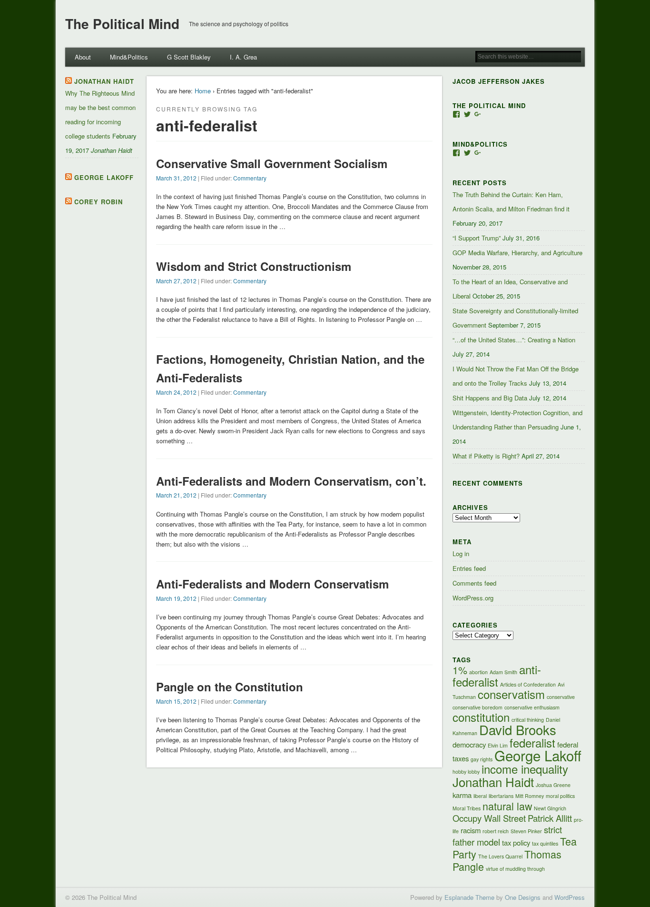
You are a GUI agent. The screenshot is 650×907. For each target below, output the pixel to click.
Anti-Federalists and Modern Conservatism (272, 584)
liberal (480, 795)
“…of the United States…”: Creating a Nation (514, 339)
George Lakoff (104, 177)
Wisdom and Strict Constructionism (253, 266)
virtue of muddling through (515, 868)
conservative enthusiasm (532, 707)
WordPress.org (473, 597)
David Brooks (517, 729)
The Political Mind (122, 23)
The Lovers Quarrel (500, 856)
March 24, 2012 (176, 392)
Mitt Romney (529, 795)
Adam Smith (503, 672)
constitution (481, 717)
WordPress (569, 897)
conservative (561, 696)
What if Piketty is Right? (486, 455)
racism (471, 830)
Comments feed (474, 583)
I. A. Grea (243, 56)
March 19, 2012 (176, 598)
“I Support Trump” (477, 237)
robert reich (496, 831)
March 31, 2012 (176, 178)
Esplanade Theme (469, 897)
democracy (469, 744)
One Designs (523, 897)
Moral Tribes (467, 808)
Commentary (249, 178)
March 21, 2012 (176, 495)
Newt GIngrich (550, 808)
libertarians (501, 795)
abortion (478, 672)
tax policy (516, 842)
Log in (461, 553)
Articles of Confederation (528, 684)
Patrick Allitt (550, 818)
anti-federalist (497, 675)
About (83, 56)
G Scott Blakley (189, 56)
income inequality (525, 769)
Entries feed (469, 568)
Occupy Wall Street (489, 818)
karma (462, 795)
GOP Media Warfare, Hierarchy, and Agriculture (517, 252)
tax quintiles (545, 843)
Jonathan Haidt (104, 81)
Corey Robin (98, 201)
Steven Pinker (526, 831)
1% (460, 669)
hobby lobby (466, 771)
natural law (507, 805)
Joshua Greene (553, 784)
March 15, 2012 (176, 701)
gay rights (481, 759)
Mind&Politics (129, 56)
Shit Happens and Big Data (490, 397)
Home (203, 90)
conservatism (511, 694)
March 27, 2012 (176, 281)
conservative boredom (477, 707)
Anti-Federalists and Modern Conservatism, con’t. (291, 481)
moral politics (560, 795)
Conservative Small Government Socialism (271, 163)
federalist (532, 743)
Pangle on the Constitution (229, 686)
